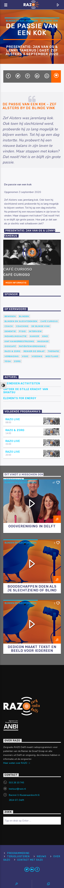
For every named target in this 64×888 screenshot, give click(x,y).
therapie (53, 351)
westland (51, 356)
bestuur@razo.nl (17, 788)
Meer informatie (16, 282)
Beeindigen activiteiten (21, 383)
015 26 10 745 (16, 782)
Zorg (17, 361)
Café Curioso (17, 269)
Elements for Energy (19, 398)
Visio (25, 356)
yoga (8, 361)
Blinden (24, 316)
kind (45, 336)
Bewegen (10, 316)
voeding (37, 356)
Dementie (10, 331)
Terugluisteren (18, 856)
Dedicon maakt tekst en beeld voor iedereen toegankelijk (32, 650)
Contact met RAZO (30, 860)
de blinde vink (49, 20)
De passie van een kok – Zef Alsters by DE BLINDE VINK (30, 106)
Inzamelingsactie (16, 336)
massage (43, 341)
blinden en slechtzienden (22, 20)
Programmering (18, 853)
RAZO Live (12, 419)
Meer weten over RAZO (15, 763)
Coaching (22, 326)
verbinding (12, 356)
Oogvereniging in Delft (32, 526)
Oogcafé (10, 346)
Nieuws (41, 856)
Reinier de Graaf (34, 351)
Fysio (22, 331)
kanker (34, 336)
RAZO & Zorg (12, 351)
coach (9, 326)
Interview (35, 331)
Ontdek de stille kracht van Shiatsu (25, 391)
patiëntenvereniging (32, 346)
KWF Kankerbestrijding (19, 341)
